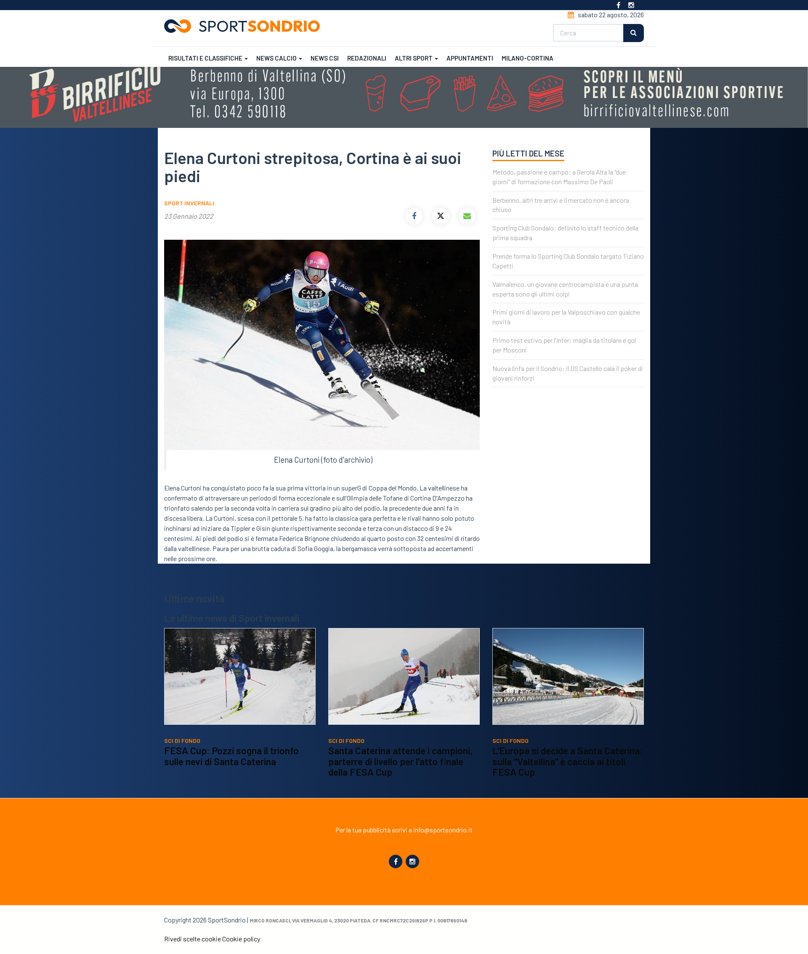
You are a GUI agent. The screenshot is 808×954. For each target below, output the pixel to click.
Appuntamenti (470, 58)
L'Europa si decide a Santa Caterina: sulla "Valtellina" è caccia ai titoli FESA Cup (567, 761)
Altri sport (414, 58)
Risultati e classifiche (206, 58)
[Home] (245, 26)
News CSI (325, 58)
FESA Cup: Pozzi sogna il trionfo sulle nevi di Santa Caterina (231, 756)
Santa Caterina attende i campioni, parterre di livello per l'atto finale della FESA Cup (400, 761)
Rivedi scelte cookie (192, 939)
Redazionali (366, 58)
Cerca (633, 33)
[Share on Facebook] (414, 216)
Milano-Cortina (527, 58)
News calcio (277, 58)
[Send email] (467, 216)
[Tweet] (440, 216)
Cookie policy (241, 939)
